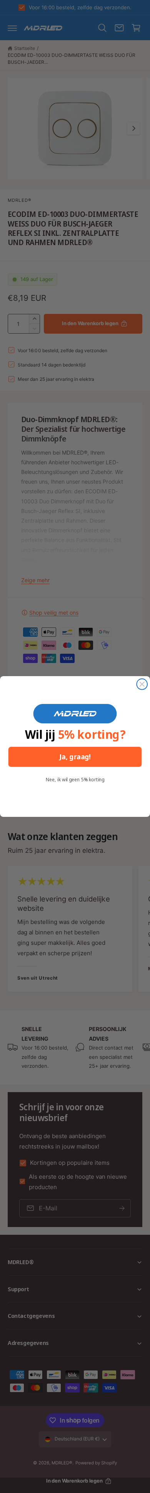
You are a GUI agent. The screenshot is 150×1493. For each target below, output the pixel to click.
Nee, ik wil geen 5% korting (75, 779)
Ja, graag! (74, 756)
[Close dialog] (142, 684)
